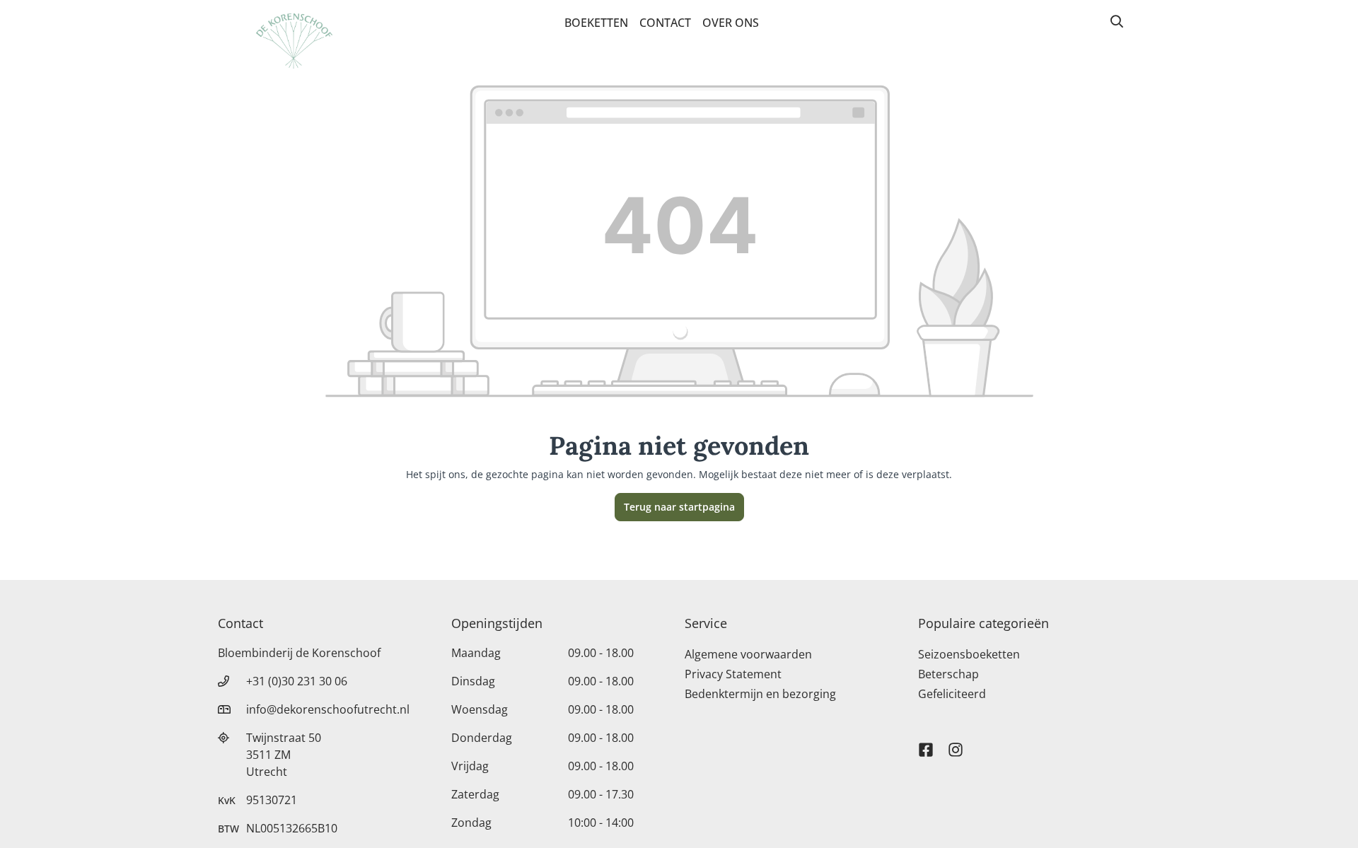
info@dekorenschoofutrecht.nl (328, 709)
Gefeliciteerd (952, 694)
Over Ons (730, 22)
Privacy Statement (733, 674)
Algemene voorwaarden (748, 654)
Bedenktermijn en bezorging (760, 694)
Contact (665, 22)
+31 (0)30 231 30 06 (296, 681)
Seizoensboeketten (969, 654)
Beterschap (948, 674)
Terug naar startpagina (679, 506)
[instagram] (955, 743)
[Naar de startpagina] (294, 41)
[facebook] (926, 743)
